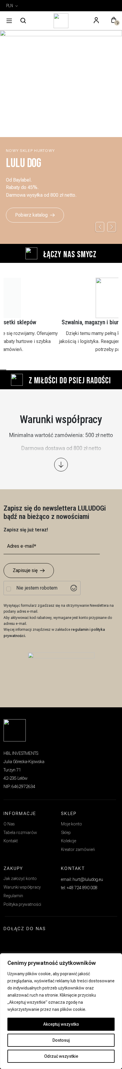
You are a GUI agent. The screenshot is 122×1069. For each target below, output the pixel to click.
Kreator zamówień (78, 849)
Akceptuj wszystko (61, 1024)
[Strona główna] (61, 20)
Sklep (66, 832)
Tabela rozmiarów (20, 832)
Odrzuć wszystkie (61, 1056)
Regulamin (13, 895)
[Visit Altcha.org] (73, 588)
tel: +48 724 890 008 (79, 887)
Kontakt (11, 840)
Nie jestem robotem (36, 588)
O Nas (9, 824)
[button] (113, 20)
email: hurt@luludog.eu (82, 879)
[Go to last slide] (99, 227)
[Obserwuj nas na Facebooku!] (24, 942)
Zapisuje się (25, 570)
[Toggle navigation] (9, 20)
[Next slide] (111, 227)
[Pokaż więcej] (61, 464)
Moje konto (71, 824)
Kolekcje (68, 840)
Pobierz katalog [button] (31, 215)
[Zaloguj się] (96, 20)
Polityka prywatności (22, 904)
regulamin (80, 630)
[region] (61, 1011)
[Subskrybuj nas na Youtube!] (38, 942)
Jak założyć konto (20, 878)
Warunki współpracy (22, 887)
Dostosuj (61, 1040)
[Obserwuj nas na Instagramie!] (10, 942)
